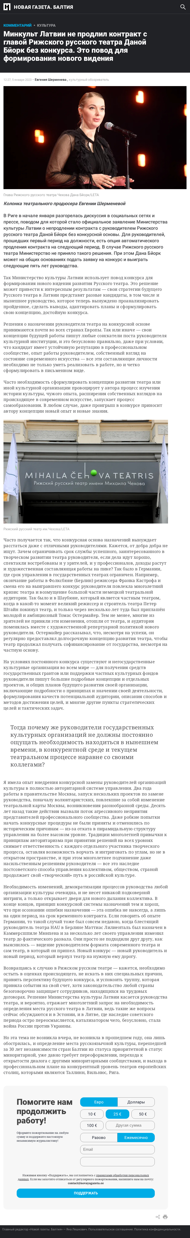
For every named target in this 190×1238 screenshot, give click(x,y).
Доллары (136, 1102)
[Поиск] (183, 7)
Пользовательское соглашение (110, 1229)
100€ (92, 1125)
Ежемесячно (136, 1137)
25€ (117, 1114)
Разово (99, 1137)
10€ (92, 1114)
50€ (143, 1114)
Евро (99, 1102)
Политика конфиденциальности (157, 1229)
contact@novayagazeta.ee (86, 1183)
